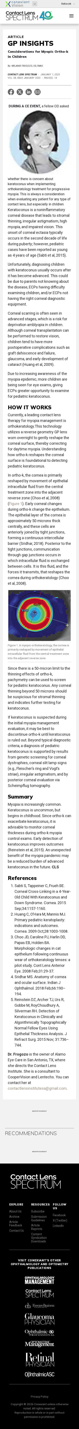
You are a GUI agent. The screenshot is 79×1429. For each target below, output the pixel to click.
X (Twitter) (60, 1220)
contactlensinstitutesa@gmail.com (37, 1088)
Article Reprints (36, 1227)
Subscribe (37, 1211)
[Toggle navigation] (71, 16)
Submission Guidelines (39, 1218)
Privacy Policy (39, 1396)
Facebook (59, 1215)
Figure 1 (15, 503)
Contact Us (16, 1230)
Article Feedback (15, 1223)
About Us (15, 1211)
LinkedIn (58, 1225)
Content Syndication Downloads (39, 1237)
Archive (14, 1216)
